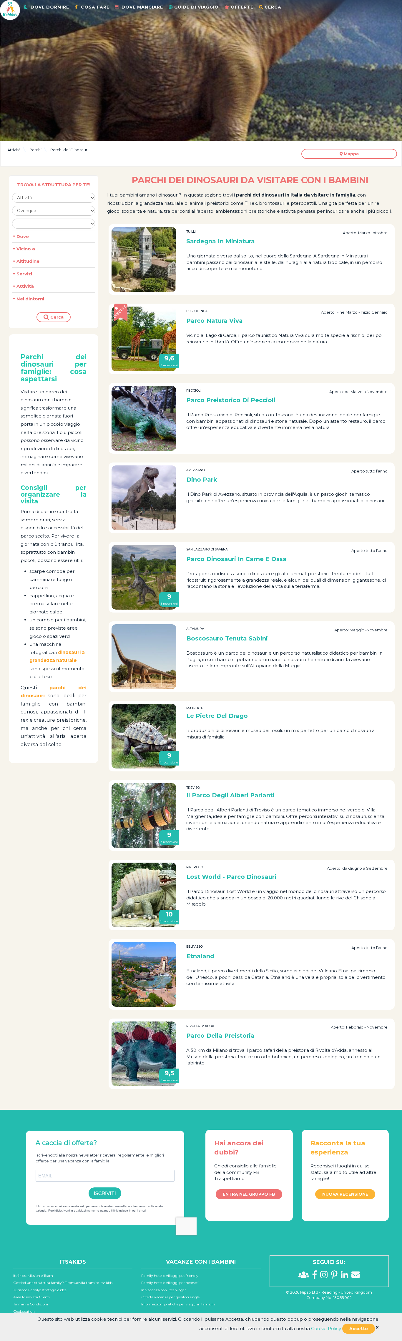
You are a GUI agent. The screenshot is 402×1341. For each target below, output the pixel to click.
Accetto (358, 1328)
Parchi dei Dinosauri (69, 149)
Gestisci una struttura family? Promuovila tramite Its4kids (62, 1282)
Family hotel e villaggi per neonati (170, 1282)
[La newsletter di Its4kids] (355, 1276)
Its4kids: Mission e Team (33, 1275)
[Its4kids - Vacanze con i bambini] (10, 9)
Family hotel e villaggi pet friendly (169, 1275)
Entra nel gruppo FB (249, 1194)
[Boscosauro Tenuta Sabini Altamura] (144, 656)
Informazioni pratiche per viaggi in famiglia (178, 1304)
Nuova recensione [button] (345, 1194)
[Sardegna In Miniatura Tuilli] (144, 259)
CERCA (273, 7)
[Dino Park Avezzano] (144, 497)
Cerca (56, 317)
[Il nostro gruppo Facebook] (305, 1276)
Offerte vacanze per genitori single (170, 1297)
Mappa (351, 154)
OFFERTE (242, 7)
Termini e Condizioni (30, 1304)
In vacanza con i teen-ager (163, 1290)
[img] (377, 1327)
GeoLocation (24, 1311)
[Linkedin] (346, 1276)
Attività (14, 149)
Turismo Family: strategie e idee (40, 1290)
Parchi (35, 149)
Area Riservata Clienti (31, 1297)
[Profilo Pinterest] (336, 1276)
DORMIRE (50, 7)
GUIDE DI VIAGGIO (196, 7)
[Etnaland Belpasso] (144, 974)
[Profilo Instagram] (325, 1276)
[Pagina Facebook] (316, 1276)
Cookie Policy (326, 1328)
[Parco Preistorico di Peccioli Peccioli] (144, 418)
